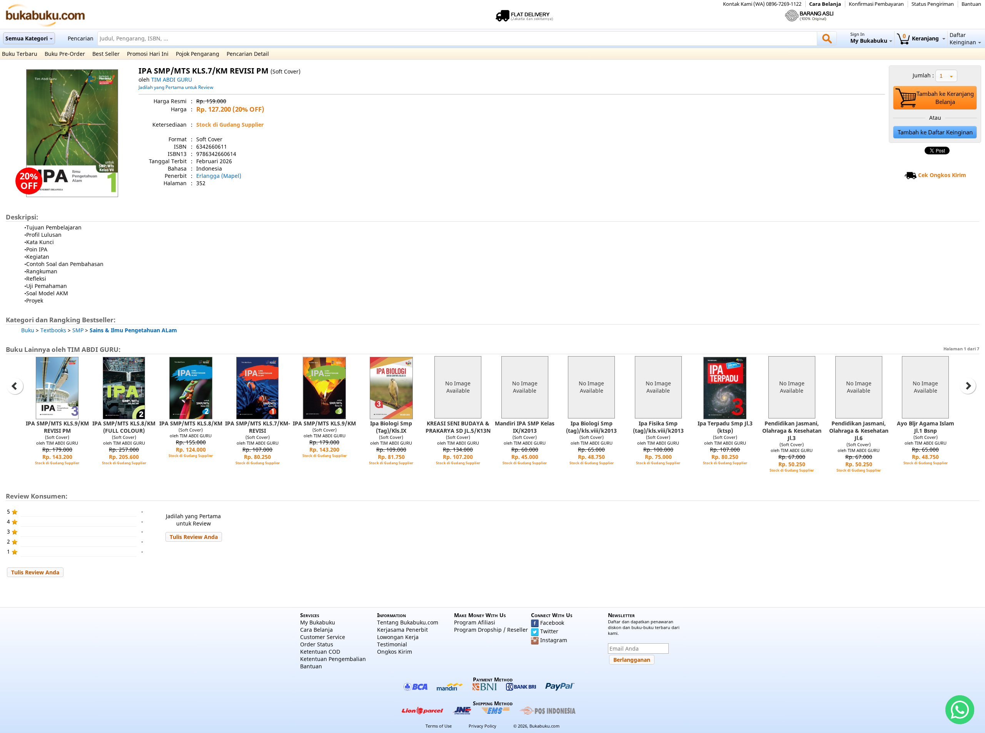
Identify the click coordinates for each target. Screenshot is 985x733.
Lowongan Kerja (398, 637)
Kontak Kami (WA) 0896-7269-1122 (762, 4)
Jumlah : (923, 75)
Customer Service (322, 637)
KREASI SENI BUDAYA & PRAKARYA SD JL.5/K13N (458, 427)
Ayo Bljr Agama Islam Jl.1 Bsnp (925, 427)
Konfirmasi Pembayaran (876, 4)
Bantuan (971, 4)
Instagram (553, 640)
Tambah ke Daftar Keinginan (935, 132)
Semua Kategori (26, 38)
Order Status (316, 644)
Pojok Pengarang (197, 53)
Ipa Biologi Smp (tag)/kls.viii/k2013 (591, 427)
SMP (77, 330)
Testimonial (392, 644)
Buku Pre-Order (65, 53)
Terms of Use (439, 726)
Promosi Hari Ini (148, 53)
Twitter (549, 631)
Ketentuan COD (320, 651)
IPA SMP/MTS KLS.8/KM (190, 423)
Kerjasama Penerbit (402, 629)
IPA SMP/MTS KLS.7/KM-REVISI (257, 427)
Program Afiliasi (474, 622)
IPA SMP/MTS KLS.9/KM (324, 423)
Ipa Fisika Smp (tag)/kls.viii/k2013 (658, 427)
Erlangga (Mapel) (218, 175)
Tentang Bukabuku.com (407, 622)
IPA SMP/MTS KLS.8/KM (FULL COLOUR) (123, 427)
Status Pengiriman (933, 4)
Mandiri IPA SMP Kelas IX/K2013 (524, 427)
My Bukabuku (317, 622)
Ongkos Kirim (394, 651)
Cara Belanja (825, 4)
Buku (27, 330)
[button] (193, 537)
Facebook (552, 622)
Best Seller (106, 53)
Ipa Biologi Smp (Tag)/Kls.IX (391, 427)
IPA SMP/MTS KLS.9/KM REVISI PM (57, 427)
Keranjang (921, 38)
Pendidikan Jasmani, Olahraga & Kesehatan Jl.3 (791, 431)
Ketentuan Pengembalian (333, 659)
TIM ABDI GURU (171, 79)
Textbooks (53, 330)
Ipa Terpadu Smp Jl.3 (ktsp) (725, 427)
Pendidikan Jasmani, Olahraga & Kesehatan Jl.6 (858, 431)
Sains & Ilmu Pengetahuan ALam (133, 330)
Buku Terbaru (19, 53)
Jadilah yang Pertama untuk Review (176, 87)
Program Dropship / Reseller (491, 629)
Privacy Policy (482, 726)
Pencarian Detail (248, 53)
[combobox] (946, 76)
